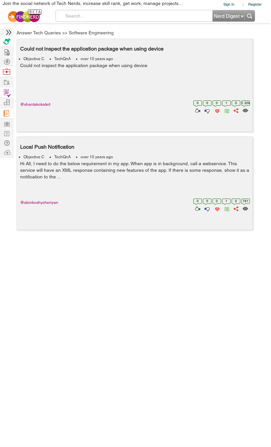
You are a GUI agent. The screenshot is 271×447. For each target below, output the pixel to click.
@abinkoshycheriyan (39, 202)
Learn (6, 113)
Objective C (33, 58)
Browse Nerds (6, 61)
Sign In (228, 4)
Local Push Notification (47, 147)
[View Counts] (245, 110)
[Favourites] (216, 110)
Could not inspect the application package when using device (92, 49)
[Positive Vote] (197, 110)
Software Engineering (91, 32)
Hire (6, 41)
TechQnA (62, 58)
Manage (6, 93)
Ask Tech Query (6, 142)
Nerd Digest (6, 123)
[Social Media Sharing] (235, 110)
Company (6, 102)
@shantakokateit (35, 104)
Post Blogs (6, 152)
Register (255, 4)
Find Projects (6, 82)
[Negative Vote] (207, 110)
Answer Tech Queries (39, 32)
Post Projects (6, 51)
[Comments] (226, 110)
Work (6, 72)
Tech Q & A (6, 133)
